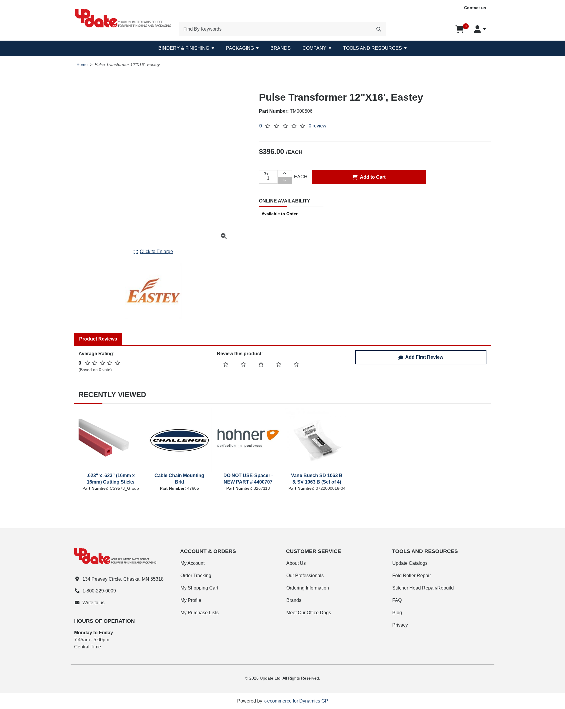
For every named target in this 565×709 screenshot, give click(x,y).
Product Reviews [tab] (98, 338)
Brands (280, 48)
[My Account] (480, 29)
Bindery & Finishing (183, 48)
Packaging (240, 48)
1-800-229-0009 (99, 590)
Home (82, 64)
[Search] (379, 29)
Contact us (475, 7)
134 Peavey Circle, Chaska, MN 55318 (123, 579)
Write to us (93, 602)
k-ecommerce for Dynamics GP (295, 700)
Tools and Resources (372, 48)
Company (314, 48)
